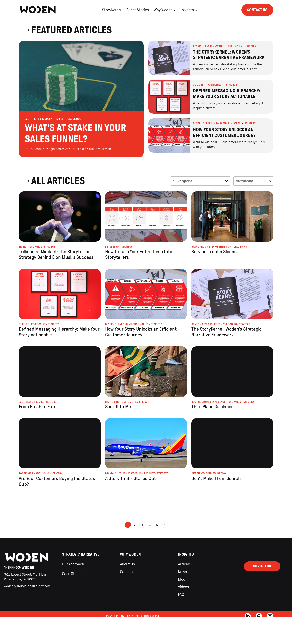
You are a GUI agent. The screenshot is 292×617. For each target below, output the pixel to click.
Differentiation (221, 246)
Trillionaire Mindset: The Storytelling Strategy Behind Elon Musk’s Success (56, 254)
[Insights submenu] (196, 10)
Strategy (252, 45)
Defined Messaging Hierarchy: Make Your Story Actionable (59, 331)
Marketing (222, 123)
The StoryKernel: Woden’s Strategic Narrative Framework (226, 331)
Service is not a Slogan (214, 251)
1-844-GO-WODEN (19, 567)
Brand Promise (200, 246)
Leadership (112, 246)
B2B (27, 118)
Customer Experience (135, 401)
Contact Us (257, 10)
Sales (60, 118)
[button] (81, 99)
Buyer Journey (42, 118)
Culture (198, 84)
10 (157, 524)
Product (149, 473)
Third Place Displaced (212, 406)
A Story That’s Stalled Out (130, 478)
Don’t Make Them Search (216, 478)
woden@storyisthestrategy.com (27, 586)
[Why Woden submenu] (174, 10)
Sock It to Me (118, 406)
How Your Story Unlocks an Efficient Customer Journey (141, 331)
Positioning (235, 45)
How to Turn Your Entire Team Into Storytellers (138, 254)
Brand (197, 45)
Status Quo (74, 118)
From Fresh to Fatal (38, 406)
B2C (21, 401)
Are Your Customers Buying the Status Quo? (57, 481)
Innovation (35, 246)
